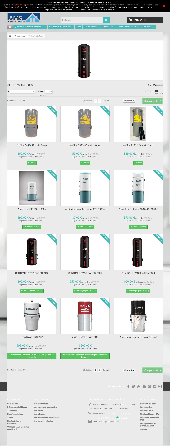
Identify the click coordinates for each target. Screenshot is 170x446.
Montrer (41, 92)
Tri (8, 92)
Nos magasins (146, 407)
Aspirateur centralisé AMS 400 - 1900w (138, 209)
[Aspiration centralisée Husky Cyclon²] (138, 316)
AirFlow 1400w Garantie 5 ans (32, 145)
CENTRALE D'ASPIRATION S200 (85, 273)
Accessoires (108, 27)
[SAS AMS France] (31, 17)
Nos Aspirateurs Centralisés (60, 27)
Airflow (78, 27)
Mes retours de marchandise (45, 407)
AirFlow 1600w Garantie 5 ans (85, 145)
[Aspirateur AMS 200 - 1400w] (32, 188)
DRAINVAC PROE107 (32, 337)
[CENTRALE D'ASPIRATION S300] (138, 252)
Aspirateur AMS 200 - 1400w (32, 209)
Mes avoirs (38, 411)
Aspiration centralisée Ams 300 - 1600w (85, 209)
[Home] (10, 27)
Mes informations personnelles (46, 418)
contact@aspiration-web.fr (109, 422)
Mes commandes (41, 404)
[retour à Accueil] (10, 36)
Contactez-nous (146, 411)
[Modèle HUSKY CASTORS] (85, 316)
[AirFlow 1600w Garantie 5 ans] (85, 124)
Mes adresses (39, 414)
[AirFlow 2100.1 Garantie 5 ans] (138, 124)
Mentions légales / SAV (149, 414)
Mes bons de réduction (43, 421)
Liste (161, 93)
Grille (156, 93)
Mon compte (41, 399)
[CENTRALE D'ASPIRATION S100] (32, 252)
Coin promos (147, 27)
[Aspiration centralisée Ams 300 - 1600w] (85, 188)
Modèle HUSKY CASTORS (85, 337)
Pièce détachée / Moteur (128, 27)
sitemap (143, 429)
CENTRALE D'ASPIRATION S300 (138, 273)
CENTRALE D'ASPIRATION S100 (31, 273)
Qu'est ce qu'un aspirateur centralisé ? (29, 27)
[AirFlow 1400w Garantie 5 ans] (32, 124)
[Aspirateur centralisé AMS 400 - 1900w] (138, 188)
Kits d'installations (91, 27)
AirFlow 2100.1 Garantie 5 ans (138, 145)
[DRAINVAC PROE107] (32, 316)
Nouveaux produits (148, 404)
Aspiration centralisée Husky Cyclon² (138, 337)
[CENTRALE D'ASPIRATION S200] (85, 252)
